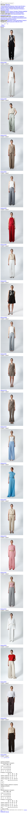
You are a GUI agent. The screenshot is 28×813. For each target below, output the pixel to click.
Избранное (12, 12)
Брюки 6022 (3, 171)
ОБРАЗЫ (7, 4)
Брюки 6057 (3, 499)
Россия (7, 811)
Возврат (7, 11)
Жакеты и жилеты (5, 8)
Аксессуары (18, 6)
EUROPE (3, 811)
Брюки (6, 7)
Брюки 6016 (3, 718)
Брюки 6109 (3, 98)
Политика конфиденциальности (8, 19)
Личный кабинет (19, 12)
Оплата (11, 11)
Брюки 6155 (3, 426)
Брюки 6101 (3, 281)
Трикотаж (15, 8)
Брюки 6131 (3, 536)
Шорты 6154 (4, 390)
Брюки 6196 (3, 208)
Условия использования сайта (19, 17)
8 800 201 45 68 (18, 21)
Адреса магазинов (17, 20)
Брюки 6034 (3, 645)
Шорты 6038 (4, 317)
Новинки (12, 6)
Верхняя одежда (20, 7)
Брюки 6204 (3, 62)
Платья (11, 8)
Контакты (10, 20)
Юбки (7, 10)
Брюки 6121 (3, 463)
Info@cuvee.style (11, 21)
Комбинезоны (12, 7)
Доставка (15, 11)
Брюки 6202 (3, 353)
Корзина (7, 12)
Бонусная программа (16, 13)
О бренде (24, 20)
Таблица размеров (22, 11)
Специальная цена (5, 6)
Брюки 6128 (3, 135)
